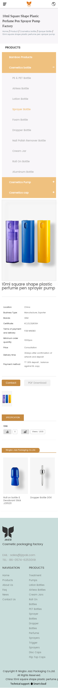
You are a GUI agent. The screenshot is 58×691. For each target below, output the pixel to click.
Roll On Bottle (21, 161)
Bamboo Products (20, 57)
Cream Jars (36, 595)
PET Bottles (35, 609)
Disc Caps (35, 652)
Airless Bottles (37, 590)
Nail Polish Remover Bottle (29, 141)
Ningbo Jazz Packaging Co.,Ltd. (36, 671)
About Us (7, 585)
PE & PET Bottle (21, 78)
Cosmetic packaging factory (22, 544)
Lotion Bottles (36, 585)
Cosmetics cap (19, 193)
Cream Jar (19, 151)
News (5, 595)
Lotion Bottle (20, 99)
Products (7, 580)
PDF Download (37, 383)
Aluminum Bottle (23, 172)
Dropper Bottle (21, 130)
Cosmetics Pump (20, 182)
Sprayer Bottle (45, 31)
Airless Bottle (20, 88)
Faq (4, 590)
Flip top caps (37, 657)
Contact (11, 383)
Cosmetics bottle (28, 31)
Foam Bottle (20, 120)
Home (5, 31)
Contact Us (9, 600)
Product (14, 31)
